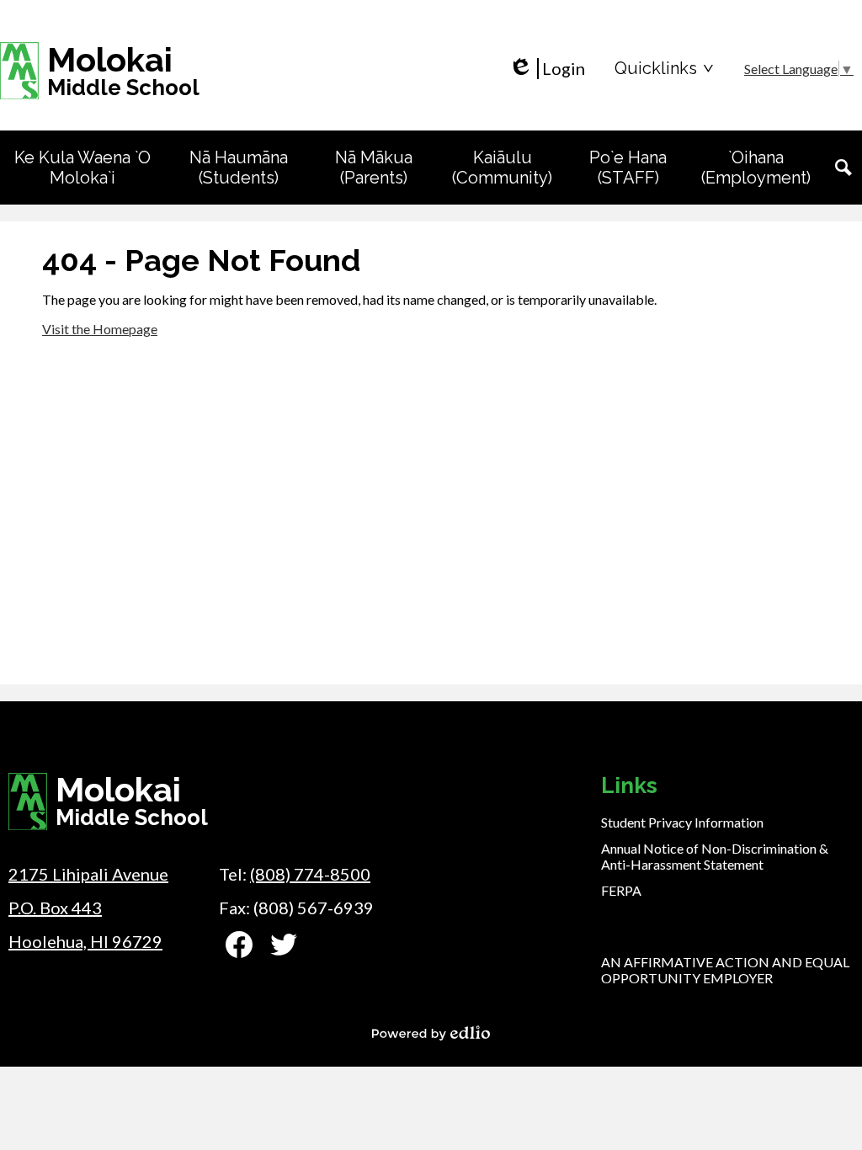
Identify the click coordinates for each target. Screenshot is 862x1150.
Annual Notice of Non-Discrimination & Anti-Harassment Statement (714, 856)
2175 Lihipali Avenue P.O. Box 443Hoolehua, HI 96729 (88, 907)
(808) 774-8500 (310, 874)
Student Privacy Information (682, 822)
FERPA (621, 890)
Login (546, 68)
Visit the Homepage (99, 329)
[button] (82, 167)
